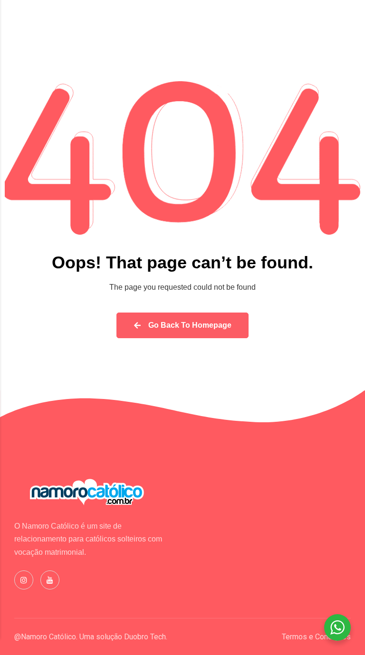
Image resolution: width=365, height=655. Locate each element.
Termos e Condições (316, 636)
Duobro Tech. (145, 636)
